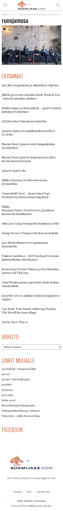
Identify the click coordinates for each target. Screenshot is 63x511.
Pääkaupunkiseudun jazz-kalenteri (21, 410)
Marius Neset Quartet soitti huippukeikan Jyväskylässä (28, 146)
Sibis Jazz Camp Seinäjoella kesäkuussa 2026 (30, 223)
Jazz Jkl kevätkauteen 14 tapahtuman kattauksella (25, 244)
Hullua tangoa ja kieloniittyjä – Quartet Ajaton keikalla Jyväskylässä (31, 110)
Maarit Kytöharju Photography (18, 405)
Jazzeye (6, 374)
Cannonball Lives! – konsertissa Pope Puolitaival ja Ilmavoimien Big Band (26, 195)
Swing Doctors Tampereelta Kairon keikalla (30, 233)
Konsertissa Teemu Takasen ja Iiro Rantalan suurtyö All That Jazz (30, 271)
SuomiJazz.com (8, 14)
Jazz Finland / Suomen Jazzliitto (19, 369)
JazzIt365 (7, 384)
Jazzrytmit (7, 395)
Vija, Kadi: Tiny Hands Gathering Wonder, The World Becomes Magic (29, 310)
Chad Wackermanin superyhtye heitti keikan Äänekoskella (30, 284)
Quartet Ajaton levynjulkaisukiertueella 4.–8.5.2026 (29, 132)
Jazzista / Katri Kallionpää (16, 379)
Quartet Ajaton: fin (14, 170)
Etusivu (17, 492)
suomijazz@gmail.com (43, 478)
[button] (58, 5)
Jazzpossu (7, 390)
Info (29, 492)
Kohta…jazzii (8, 400)
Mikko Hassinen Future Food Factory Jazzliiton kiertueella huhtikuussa (28, 210)
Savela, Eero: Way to (15, 322)
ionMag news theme (39, 505)
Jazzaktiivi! (43, 492)
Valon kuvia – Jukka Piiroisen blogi (21, 416)
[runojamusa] (31, 45)
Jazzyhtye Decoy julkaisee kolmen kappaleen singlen (30, 297)
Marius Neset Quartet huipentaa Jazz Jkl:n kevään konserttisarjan (28, 159)
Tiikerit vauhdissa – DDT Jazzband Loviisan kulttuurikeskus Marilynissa (30, 257)
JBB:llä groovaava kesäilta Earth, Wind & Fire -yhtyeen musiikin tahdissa (31, 96)
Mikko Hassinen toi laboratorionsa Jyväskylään (24, 182)
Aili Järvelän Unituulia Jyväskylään (24, 121)
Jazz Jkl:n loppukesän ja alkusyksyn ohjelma (30, 85)
